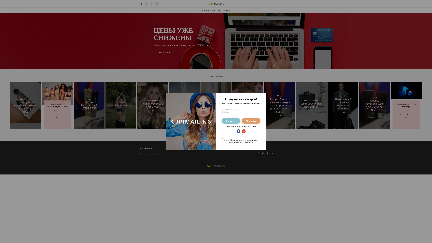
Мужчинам (251, 121)
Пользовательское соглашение (240, 140)
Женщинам (231, 121)
